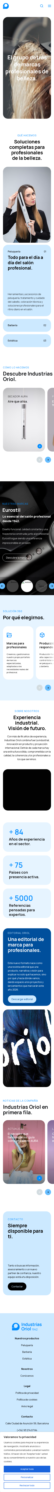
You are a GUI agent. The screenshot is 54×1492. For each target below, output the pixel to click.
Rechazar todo (27, 1485)
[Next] (48, 460)
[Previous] (40, 460)
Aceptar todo (27, 1469)
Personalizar (27, 1477)
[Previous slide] (40, 688)
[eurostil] (13, 586)
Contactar (17, 1286)
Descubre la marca (16, 557)
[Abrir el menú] (49, 6)
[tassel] (41, 586)
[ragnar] (27, 586)
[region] (27, 1462)
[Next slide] (48, 688)
